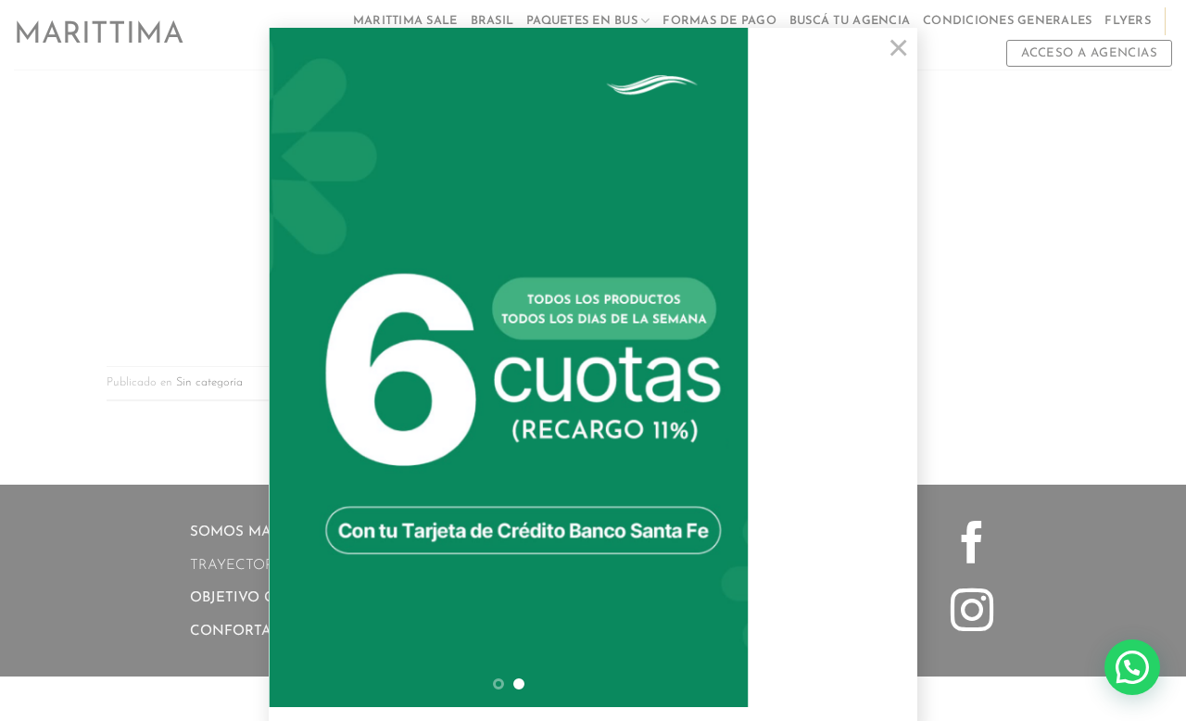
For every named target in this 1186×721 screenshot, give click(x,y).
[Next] (715, 367)
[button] (1132, 667)
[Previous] (302, 367)
